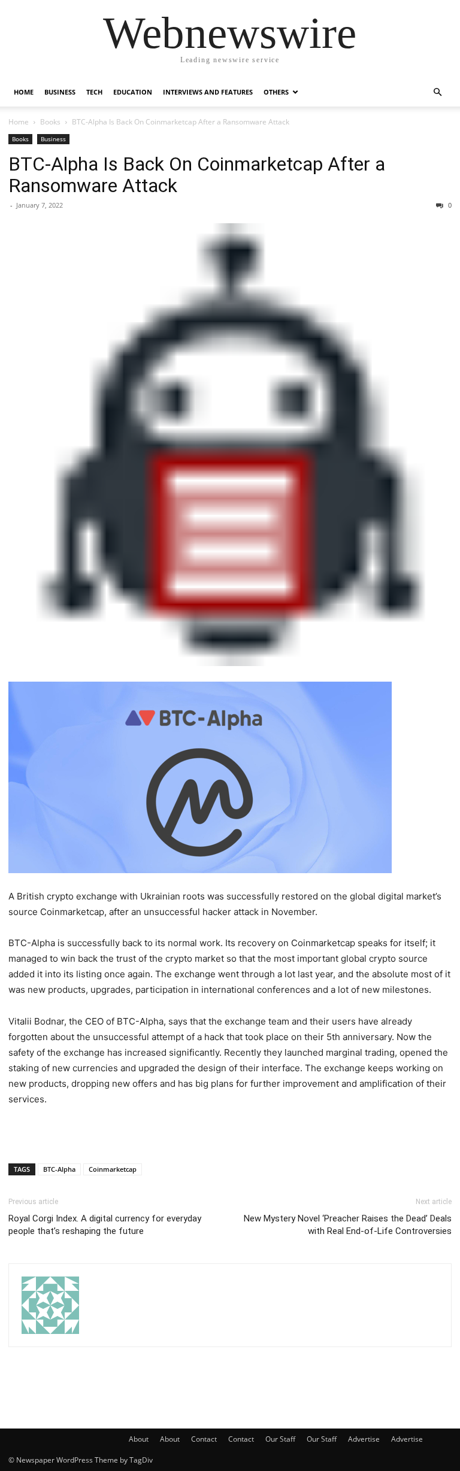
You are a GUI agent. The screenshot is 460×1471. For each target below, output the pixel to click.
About (139, 1439)
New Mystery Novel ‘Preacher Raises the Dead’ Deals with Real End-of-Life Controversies (348, 1224)
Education (132, 91)
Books (50, 122)
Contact (204, 1439)
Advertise (364, 1439)
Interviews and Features (208, 91)
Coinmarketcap (113, 1169)
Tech (94, 91)
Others (276, 91)
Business (59, 91)
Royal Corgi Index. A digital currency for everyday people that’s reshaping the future (104, 1224)
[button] (437, 92)
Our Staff (280, 1439)
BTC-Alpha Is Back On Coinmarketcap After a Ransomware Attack (196, 175)
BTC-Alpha (59, 1169)
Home (24, 91)
